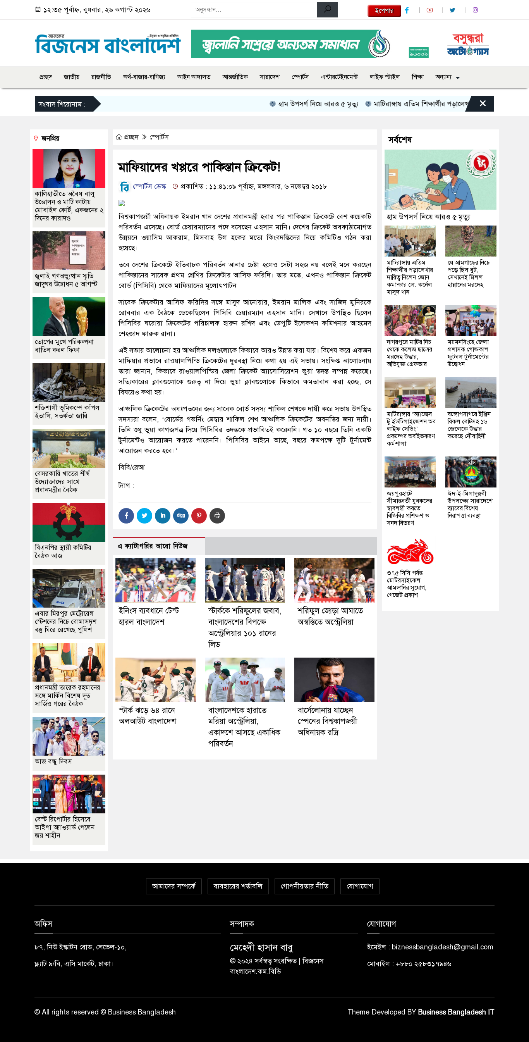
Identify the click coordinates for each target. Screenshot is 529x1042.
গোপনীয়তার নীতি (304, 886)
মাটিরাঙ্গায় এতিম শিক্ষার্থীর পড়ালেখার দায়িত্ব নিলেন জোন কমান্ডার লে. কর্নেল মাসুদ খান (410, 277)
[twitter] (453, 10)
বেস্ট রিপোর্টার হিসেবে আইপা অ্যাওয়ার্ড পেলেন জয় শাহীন (64, 827)
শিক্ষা (418, 77)
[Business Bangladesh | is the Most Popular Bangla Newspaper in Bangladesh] (108, 41)
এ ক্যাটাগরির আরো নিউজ (153, 546)
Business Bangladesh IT (456, 1012)
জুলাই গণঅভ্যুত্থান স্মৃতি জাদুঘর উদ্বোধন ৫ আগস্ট (66, 280)
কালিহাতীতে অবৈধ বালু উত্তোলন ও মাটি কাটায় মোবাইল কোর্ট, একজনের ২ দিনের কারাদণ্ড (69, 206)
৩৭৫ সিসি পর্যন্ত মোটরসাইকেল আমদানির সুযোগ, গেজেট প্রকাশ (406, 584)
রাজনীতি (101, 77)
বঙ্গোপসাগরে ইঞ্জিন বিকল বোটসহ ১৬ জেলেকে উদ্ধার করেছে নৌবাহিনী (469, 425)
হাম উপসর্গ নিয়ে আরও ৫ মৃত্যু (298, 104)
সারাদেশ (270, 77)
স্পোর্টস (300, 77)
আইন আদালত (194, 77)
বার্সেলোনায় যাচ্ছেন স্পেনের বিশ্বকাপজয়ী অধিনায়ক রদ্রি (327, 722)
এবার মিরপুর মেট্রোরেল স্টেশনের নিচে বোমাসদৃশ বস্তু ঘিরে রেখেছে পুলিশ (65, 622)
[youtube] (430, 10)
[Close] (476, 105)
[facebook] (407, 10)
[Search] (327, 9)
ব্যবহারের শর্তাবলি (238, 886)
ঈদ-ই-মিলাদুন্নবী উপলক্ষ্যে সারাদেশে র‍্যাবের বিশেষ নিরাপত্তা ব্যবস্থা (470, 505)
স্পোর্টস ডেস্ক (148, 186)
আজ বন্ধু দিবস (53, 762)
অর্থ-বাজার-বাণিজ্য (144, 77)
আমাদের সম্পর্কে (174, 886)
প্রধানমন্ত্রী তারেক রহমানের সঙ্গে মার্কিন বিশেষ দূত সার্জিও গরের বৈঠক (67, 696)
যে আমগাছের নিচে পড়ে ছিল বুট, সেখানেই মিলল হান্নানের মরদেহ (469, 274)
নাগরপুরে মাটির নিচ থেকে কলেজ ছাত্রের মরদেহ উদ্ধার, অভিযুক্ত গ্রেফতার (409, 353)
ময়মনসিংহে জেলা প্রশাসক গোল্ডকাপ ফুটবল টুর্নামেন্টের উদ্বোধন (468, 353)
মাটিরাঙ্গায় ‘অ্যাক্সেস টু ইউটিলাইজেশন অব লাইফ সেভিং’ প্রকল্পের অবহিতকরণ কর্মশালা (411, 429)
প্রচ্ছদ (46, 77)
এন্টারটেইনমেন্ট (339, 77)
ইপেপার (384, 11)
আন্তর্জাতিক (235, 77)
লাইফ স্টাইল (385, 77)
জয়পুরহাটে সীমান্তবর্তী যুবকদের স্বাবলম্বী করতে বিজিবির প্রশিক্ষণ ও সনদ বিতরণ (409, 508)
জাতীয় (71, 77)
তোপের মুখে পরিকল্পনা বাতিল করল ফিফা (64, 346)
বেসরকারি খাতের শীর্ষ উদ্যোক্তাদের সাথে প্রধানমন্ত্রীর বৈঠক (62, 482)
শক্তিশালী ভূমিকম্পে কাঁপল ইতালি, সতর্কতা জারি (67, 412)
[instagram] (476, 10)
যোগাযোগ (360, 886)
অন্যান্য (444, 77)
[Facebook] (126, 516)
